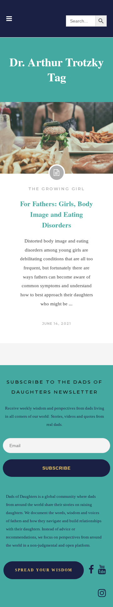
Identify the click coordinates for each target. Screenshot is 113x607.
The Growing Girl (56, 188)
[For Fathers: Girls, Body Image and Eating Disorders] (56, 138)
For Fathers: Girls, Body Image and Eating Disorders (56, 214)
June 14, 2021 (56, 323)
